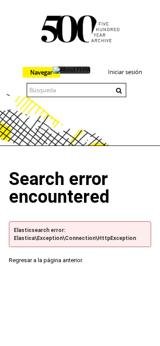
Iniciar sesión (125, 72)
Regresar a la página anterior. (46, 260)
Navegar (41, 72)
